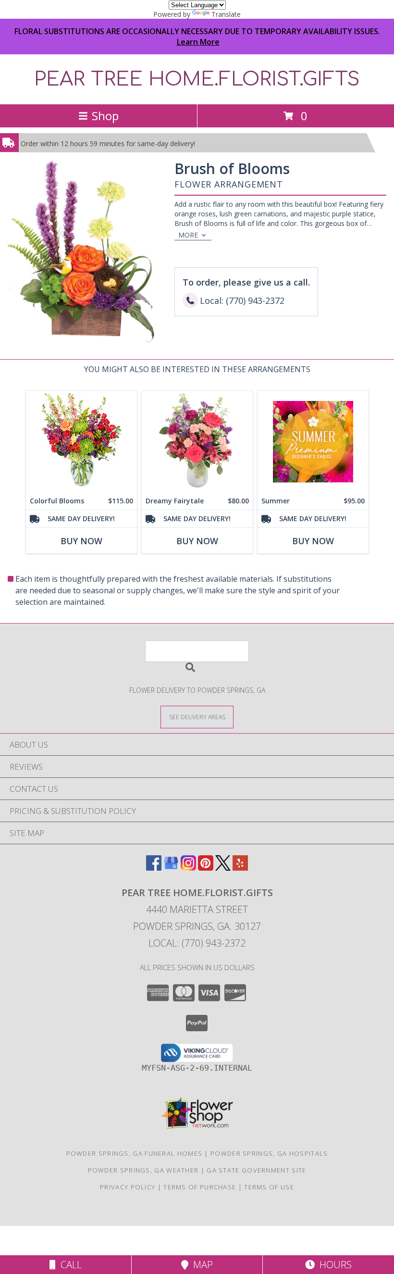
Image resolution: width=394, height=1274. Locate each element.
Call (69, 1264)
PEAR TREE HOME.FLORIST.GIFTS (197, 79)
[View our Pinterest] (205, 867)
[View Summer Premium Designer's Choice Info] (313, 441)
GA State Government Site (256, 1170)
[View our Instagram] (188, 867)
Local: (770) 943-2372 (197, 943)
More (188, 234)
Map (200, 1264)
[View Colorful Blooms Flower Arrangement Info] (81, 441)
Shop (105, 116)
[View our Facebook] (153, 867)
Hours (333, 1264)
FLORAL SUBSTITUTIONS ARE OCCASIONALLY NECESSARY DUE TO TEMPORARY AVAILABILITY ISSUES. (197, 36)
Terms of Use (269, 1187)
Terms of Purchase (199, 1187)
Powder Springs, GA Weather (143, 1170)
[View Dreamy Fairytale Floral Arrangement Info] (197, 441)
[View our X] (223, 867)
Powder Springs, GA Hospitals (269, 1153)
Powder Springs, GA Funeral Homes (134, 1153)
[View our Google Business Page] (171, 867)
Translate (226, 14)
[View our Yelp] (240, 867)
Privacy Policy (127, 1187)
